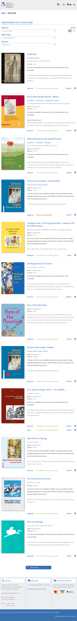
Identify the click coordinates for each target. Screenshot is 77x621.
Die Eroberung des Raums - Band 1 (43, 96)
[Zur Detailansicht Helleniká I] (12, 68)
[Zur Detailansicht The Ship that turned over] (12, 494)
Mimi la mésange (35, 521)
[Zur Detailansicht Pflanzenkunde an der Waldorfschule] (12, 153)
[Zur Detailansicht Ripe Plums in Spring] (12, 452)
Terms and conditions (13, 612)
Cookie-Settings (54, 612)
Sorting (4, 42)
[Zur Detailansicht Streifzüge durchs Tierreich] (12, 278)
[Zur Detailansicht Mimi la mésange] (12, 536)
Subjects (4, 28)
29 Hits (73, 28)
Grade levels (6, 35)
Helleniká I (32, 54)
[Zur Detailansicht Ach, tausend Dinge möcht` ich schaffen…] (12, 405)
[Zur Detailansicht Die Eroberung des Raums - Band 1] (12, 111)
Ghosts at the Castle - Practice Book (43, 180)
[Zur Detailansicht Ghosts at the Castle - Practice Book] (12, 196)
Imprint (2, 612)
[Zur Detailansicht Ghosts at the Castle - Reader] (12, 362)
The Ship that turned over (39, 478)
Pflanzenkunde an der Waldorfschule (44, 138)
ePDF (28, 430)
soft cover (30, 88)
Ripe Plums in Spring (36, 438)
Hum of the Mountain (37, 305)
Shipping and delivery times (37, 589)
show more (34, 567)
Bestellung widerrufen (42, 612)
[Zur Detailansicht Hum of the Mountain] (12, 320)
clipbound (30, 215)
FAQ (32, 612)
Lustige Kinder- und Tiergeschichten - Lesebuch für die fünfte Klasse (50, 224)
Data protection (25, 612)
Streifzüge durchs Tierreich (39, 263)
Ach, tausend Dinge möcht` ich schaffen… (47, 389)
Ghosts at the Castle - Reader (40, 347)
